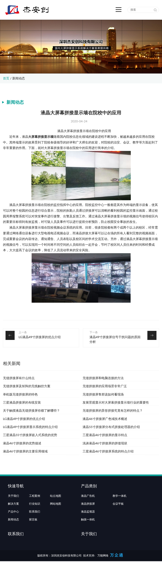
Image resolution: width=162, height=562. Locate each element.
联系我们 (34, 511)
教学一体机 (119, 496)
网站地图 (55, 503)
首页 (6, 78)
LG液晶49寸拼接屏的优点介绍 (40, 337)
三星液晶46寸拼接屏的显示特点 (105, 435)
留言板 (33, 519)
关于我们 (13, 496)
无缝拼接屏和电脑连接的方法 (103, 378)
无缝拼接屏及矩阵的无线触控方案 (26, 386)
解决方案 (13, 503)
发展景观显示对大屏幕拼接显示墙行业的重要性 (116, 402)
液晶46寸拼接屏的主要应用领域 (25, 451)
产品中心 (13, 511)
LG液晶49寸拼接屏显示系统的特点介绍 (30, 427)
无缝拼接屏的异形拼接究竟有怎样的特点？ (113, 410)
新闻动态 (18, 78)
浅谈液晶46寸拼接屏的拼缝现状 (105, 443)
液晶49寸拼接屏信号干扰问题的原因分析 (114, 339)
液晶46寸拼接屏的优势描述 (22, 443)
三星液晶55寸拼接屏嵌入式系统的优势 (30, 435)
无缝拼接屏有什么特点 (19, 378)
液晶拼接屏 (88, 503)
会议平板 (118, 503)
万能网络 (102, 555)
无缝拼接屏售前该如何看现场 (103, 394)
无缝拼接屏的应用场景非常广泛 (105, 386)
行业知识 (34, 503)
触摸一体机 (88, 519)
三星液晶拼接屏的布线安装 (22, 402)
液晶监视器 (88, 511)
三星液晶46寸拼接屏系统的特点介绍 (108, 451)
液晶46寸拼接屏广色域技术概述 (105, 419)
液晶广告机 (88, 496)
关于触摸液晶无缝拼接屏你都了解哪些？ (31, 410)
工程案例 (34, 496)
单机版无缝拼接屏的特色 (20, 394)
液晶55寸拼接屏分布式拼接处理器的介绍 (111, 427)
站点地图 (55, 496)
